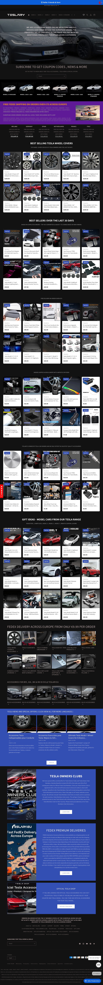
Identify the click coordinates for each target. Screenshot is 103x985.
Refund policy (19, 963)
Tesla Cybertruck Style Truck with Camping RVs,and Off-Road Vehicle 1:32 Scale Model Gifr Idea (90, 615)
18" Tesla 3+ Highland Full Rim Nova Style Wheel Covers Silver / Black (90, 175)
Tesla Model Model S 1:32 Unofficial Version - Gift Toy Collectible (51, 614)
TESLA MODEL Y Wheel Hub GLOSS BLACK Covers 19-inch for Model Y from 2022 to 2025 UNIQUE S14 (12, 207)
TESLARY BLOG (52, 928)
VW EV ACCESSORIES (43, 702)
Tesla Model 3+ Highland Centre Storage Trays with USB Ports (90, 432)
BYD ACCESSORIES (74, 931)
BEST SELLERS (36, 926)
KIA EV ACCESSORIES (29, 702)
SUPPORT (50, 926)
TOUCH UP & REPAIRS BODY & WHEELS (29, 672)
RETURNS (73, 926)
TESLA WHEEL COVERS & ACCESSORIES (11, 649)
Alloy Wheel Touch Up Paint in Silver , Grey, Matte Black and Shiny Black (51, 506)
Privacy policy (26, 963)
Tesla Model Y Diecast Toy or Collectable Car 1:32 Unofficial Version (12, 614)
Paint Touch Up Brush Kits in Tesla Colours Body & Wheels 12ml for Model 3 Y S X (51, 327)
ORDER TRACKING (27, 931)
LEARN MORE (66, 812)
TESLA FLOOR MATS (28, 648)
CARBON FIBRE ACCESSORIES (71, 672)
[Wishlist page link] (84, 15)
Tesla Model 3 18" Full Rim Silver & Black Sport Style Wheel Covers (31, 175)
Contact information (51, 963)
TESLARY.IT (88, 136)
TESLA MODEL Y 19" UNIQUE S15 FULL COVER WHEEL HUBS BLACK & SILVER (70, 207)
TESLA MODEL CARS (88, 648)
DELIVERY (56, 926)
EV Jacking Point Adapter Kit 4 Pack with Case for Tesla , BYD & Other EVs (12, 253)
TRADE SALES (69, 928)
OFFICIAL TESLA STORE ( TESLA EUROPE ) (57, 931)
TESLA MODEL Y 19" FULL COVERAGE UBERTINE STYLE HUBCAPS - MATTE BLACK (90, 207)
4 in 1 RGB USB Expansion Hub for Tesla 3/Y (70, 400)
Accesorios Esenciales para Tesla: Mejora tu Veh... (50, 736)
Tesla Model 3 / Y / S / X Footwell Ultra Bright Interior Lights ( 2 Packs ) (12, 358)
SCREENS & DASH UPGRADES (13, 672)
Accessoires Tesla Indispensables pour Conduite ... (21, 738)
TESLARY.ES (44, 136)
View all (51, 762)
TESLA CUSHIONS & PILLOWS (88, 672)
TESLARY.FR (73, 136)
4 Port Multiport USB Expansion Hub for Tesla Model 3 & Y (31, 401)
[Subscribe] (64, 76)
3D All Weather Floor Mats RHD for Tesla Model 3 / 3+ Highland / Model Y (90, 284)
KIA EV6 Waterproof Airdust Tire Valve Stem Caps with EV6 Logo (89, 506)
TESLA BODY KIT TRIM (59, 648)
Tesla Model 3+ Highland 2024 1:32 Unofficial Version (70, 552)
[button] (87, 15)
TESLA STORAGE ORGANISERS (42, 648)
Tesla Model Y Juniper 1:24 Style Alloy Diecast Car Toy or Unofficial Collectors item (90, 584)
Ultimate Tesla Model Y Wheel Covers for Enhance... (80, 736)
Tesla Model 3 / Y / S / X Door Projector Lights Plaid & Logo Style (70, 358)
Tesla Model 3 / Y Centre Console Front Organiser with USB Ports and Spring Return (31, 432)
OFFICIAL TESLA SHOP (66, 906)
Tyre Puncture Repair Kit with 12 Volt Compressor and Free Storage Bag (51, 474)
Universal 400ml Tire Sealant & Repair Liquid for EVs (70, 506)
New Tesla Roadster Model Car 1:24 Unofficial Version (51, 582)
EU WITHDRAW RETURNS (28, 928)
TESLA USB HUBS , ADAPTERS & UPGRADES (58, 673)
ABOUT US (28, 926)
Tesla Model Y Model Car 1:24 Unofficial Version (51, 551)
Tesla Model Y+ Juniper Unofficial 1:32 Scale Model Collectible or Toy (90, 552)
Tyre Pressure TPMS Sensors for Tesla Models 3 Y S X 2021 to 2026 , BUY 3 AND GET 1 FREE (71, 253)
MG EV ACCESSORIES (58, 702)
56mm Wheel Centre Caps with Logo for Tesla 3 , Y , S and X (51, 253)
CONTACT (43, 926)
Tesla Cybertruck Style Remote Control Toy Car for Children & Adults (31, 284)
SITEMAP (67, 926)
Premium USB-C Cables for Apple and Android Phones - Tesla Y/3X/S (12, 401)
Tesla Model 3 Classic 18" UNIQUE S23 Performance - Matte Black (12, 175)
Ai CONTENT (61, 928)
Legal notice (60, 963)
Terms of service (34, 963)
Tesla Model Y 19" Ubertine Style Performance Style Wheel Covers (71, 175)
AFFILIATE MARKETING (39, 931)
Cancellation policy (68, 963)
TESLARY (12, 963)
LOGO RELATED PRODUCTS (71, 648)
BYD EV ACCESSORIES (14, 702)
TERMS (62, 926)
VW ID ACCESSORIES (39, 934)
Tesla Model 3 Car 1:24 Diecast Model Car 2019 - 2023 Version (12, 552)
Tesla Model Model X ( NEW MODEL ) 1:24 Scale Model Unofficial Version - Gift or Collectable (12, 584)
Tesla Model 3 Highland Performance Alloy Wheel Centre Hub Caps (31, 207)
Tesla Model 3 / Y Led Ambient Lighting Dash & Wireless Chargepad (12, 284)
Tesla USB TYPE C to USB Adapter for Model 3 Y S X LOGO (90, 401)
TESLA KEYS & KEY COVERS (43, 672)
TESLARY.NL (59, 136)
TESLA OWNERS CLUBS (41, 928)
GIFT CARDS (77, 928)
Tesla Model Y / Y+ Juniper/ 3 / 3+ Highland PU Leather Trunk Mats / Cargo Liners (31, 358)
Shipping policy (42, 963)
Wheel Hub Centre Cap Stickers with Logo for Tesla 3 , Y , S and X (11, 474)
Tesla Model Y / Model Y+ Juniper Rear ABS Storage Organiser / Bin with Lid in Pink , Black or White (51, 358)
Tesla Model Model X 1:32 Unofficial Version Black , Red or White (70, 614)
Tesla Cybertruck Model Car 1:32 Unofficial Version (31, 582)
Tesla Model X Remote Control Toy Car (69, 582)
